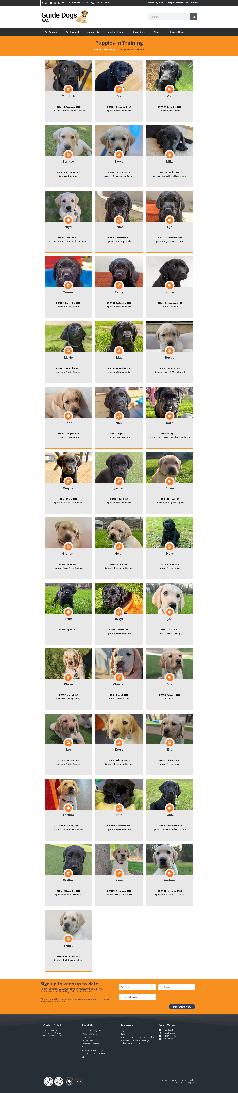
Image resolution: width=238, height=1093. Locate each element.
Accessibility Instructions (92, 1050)
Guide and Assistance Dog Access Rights (137, 1037)
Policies (85, 1047)
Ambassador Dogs (89, 1034)
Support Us (93, 32)
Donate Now (176, 32)
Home (97, 49)
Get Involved (72, 32)
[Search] (193, 16)
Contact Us (86, 1037)
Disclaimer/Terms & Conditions (95, 1053)
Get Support (51, 32)
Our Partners (87, 1040)
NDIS (122, 1034)
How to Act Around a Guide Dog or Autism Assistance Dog (135, 1041)
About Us (138, 32)
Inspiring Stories (116, 32)
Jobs (83, 1057)
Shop (156, 32)
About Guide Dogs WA (91, 1030)
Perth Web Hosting (187, 1080)
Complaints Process (90, 1043)
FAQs (122, 1030)
